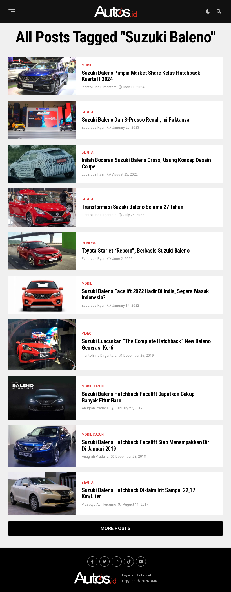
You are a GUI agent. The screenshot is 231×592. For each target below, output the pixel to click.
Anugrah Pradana (95, 408)
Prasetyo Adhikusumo (99, 505)
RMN (153, 581)
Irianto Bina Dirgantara (99, 87)
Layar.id (128, 575)
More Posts (115, 528)
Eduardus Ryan (93, 128)
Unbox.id (144, 575)
